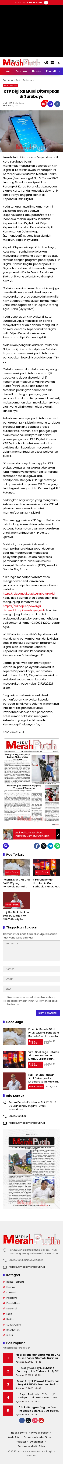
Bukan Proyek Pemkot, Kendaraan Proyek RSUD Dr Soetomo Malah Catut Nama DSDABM (37, 1383)
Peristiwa (11, 1298)
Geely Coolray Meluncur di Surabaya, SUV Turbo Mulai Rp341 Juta (38, 1369)
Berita (9, 1319)
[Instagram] (35, 1420)
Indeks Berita (18, 1432)
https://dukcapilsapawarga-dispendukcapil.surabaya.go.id (23, 608)
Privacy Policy (39, 1432)
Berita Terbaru (10, 85)
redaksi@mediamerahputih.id (27, 1123)
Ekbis (9, 1314)
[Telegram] (50, 846)
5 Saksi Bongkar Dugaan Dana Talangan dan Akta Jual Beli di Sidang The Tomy (38, 1409)
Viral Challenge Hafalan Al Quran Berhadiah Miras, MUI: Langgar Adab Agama (46, 883)
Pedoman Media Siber (37, 1437)
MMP (5, 103)
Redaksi (21, 1441)
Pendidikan (13, 1303)
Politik (9, 1335)
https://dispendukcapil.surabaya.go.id (29, 594)
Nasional (11, 1308)
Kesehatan (13, 1330)
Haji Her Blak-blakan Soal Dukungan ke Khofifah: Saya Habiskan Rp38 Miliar (16, 916)
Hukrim (10, 1287)
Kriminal (11, 1292)
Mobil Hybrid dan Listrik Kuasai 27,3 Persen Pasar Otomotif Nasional (38, 1356)
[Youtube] (41, 1420)
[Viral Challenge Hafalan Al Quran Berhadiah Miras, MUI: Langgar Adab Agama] (46, 867)
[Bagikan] (57, 104)
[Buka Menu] (52, 62)
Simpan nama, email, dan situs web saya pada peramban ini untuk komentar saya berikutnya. (32, 1000)
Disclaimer (36, 1441)
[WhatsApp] (57, 846)
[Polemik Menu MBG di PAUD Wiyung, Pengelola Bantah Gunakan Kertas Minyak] (16, 867)
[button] (46, 62)
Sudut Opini (13, 1324)
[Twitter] (44, 846)
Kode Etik (13, 1437)
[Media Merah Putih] (22, 62)
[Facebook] (37, 846)
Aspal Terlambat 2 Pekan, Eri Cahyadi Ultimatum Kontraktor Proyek (38, 1396)
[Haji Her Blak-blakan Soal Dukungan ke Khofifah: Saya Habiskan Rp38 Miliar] (16, 900)
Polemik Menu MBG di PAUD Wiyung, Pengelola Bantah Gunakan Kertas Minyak (16, 883)
